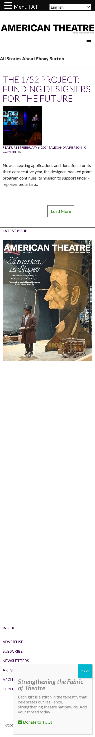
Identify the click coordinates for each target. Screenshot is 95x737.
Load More (61, 211)
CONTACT (12, 689)
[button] (9, 6)
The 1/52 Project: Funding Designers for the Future (47, 89)
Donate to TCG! (37, 721)
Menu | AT (26, 6)
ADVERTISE (13, 642)
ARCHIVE (11, 679)
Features (11, 147)
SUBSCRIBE (13, 651)
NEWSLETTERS (16, 660)
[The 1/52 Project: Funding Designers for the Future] (22, 125)
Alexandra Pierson (66, 147)
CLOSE (85, 671)
